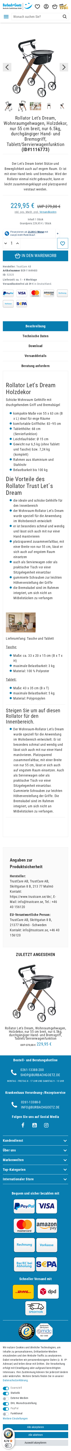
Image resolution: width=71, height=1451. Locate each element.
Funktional (17, 1413)
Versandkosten (48, 212)
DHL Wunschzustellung (24, 1403)
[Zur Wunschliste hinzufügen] (62, 243)
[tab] (35, 326)
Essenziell (16, 1387)
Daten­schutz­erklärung (15, 1380)
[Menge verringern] (5, 243)
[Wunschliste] (37, 6)
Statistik (15, 1393)
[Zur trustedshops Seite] (26, 1338)
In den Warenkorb (38, 255)
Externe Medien (19, 1398)
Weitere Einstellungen (15, 1418)
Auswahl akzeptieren (35, 1442)
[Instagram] (46, 1125)
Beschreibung (36, 326)
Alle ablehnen (35, 1435)
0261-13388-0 (31, 1102)
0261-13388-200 (32, 1070)
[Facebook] (23, 1125)
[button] (45, 6)
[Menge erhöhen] (17, 243)
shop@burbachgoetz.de (40, 1075)
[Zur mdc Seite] (44, 1338)
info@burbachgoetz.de (40, 1107)
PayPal (15, 1408)
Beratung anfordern (35, 366)
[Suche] (64, 16)
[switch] (8, 1445)
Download (36, 346)
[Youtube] (35, 1125)
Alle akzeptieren (35, 1427)
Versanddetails (36, 356)
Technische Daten (35, 336)
